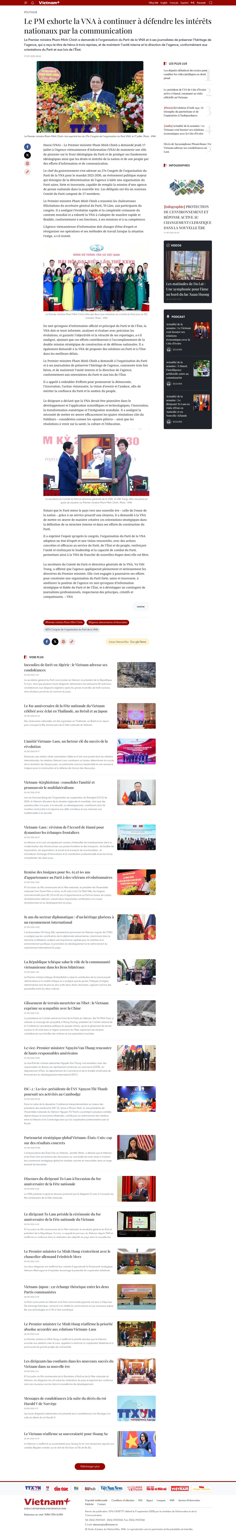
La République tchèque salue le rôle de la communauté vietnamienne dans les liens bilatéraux (67, 964)
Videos (176, 245)
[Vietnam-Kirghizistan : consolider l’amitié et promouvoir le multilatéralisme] (136, 792)
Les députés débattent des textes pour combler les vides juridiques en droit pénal (185, 74)
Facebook (27, 147)
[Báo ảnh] (179, 1488)
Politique (30, 12)
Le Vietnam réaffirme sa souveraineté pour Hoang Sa (66, 1433)
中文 (193, 3)
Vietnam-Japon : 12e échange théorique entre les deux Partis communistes (66, 1289)
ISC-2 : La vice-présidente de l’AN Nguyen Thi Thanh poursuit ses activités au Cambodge (65, 1091)
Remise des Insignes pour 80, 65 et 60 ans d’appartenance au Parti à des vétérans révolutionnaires (68, 875)
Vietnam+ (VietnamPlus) (50, 2)
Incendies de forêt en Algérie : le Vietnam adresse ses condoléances (65, 667)
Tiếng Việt (153, 2)
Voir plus (36, 657)
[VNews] (47, 1488)
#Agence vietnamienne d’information (108, 622)
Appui (149, 1500)
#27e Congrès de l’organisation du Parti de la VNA (71, 629)
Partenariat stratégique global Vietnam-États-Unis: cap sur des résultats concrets (68, 1140)
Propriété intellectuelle (96, 1500)
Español (184, 2)
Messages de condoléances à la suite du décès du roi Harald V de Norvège (65, 1401)
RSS (140, 1500)
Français (174, 2)
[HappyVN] (201, 1488)
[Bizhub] (90, 1488)
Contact (101, 1504)
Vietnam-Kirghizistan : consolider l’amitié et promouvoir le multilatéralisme (59, 785)
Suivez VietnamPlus (119, 641)
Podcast (178, 317)
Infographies (179, 165)
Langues (161, 1500)
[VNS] (112, 1488)
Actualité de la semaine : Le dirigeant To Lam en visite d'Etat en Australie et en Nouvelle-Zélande (178, 406)
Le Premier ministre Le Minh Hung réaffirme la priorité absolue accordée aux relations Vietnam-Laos (68, 1326)
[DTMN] (156, 1488)
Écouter (177, 349)
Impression (27, 163)
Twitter (27, 155)
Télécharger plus (90, 1466)
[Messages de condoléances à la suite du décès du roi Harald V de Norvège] (136, 1408)
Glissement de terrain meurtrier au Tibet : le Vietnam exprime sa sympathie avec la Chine (66, 1005)
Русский (201, 3)
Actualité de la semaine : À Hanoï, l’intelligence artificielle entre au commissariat (177, 369)
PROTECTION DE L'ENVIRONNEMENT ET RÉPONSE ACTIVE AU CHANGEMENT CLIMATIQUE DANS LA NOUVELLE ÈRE (187, 217)
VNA (172, 1500)
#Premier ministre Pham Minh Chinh (64, 622)
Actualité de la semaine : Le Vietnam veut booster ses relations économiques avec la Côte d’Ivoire (184, 129)
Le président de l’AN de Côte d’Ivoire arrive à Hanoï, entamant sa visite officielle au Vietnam (185, 93)
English (164, 2)
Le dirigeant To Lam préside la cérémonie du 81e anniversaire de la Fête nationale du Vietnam (62, 1217)
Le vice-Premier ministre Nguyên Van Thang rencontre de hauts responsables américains (68, 1050)
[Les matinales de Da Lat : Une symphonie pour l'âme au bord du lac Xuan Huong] (188, 265)
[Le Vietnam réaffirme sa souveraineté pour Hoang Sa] (136, 1444)
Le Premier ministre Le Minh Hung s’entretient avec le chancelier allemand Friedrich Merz (67, 1254)
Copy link (27, 172)
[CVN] (135, 1488)
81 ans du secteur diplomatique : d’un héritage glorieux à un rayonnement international (69, 919)
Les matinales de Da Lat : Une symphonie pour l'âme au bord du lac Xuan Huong (187, 289)
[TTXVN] (33, 1488)
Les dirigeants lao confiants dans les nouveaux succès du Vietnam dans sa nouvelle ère (69, 1364)
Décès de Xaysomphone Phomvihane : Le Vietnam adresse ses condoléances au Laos (187, 147)
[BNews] (76, 1488)
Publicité (89, 1504)
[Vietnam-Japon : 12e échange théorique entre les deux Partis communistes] (136, 1297)
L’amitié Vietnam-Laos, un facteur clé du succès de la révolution (66, 744)
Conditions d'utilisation (122, 1500)
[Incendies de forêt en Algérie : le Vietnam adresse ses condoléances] (136, 675)
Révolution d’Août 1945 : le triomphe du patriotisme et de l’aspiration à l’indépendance (184, 111)
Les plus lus (178, 63)
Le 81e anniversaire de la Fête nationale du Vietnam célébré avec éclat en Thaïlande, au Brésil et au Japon (65, 708)
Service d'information (189, 1500)
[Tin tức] (61, 1488)
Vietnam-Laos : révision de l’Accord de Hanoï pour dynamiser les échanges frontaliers (64, 830)
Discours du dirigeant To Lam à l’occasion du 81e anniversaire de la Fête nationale (62, 1181)
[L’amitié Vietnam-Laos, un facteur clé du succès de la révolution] (136, 751)
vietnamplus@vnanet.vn (105, 1524)
